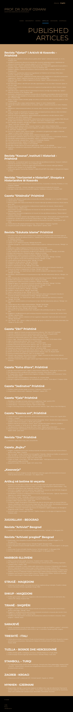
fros (5, 706)
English (62, 3)
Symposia (62, 21)
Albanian (56, 3)
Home (21, 21)
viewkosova (8, 708)
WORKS (38, 21)
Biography (29, 21)
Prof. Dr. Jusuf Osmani (25, 9)
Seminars (54, 21)
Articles (45, 21)
